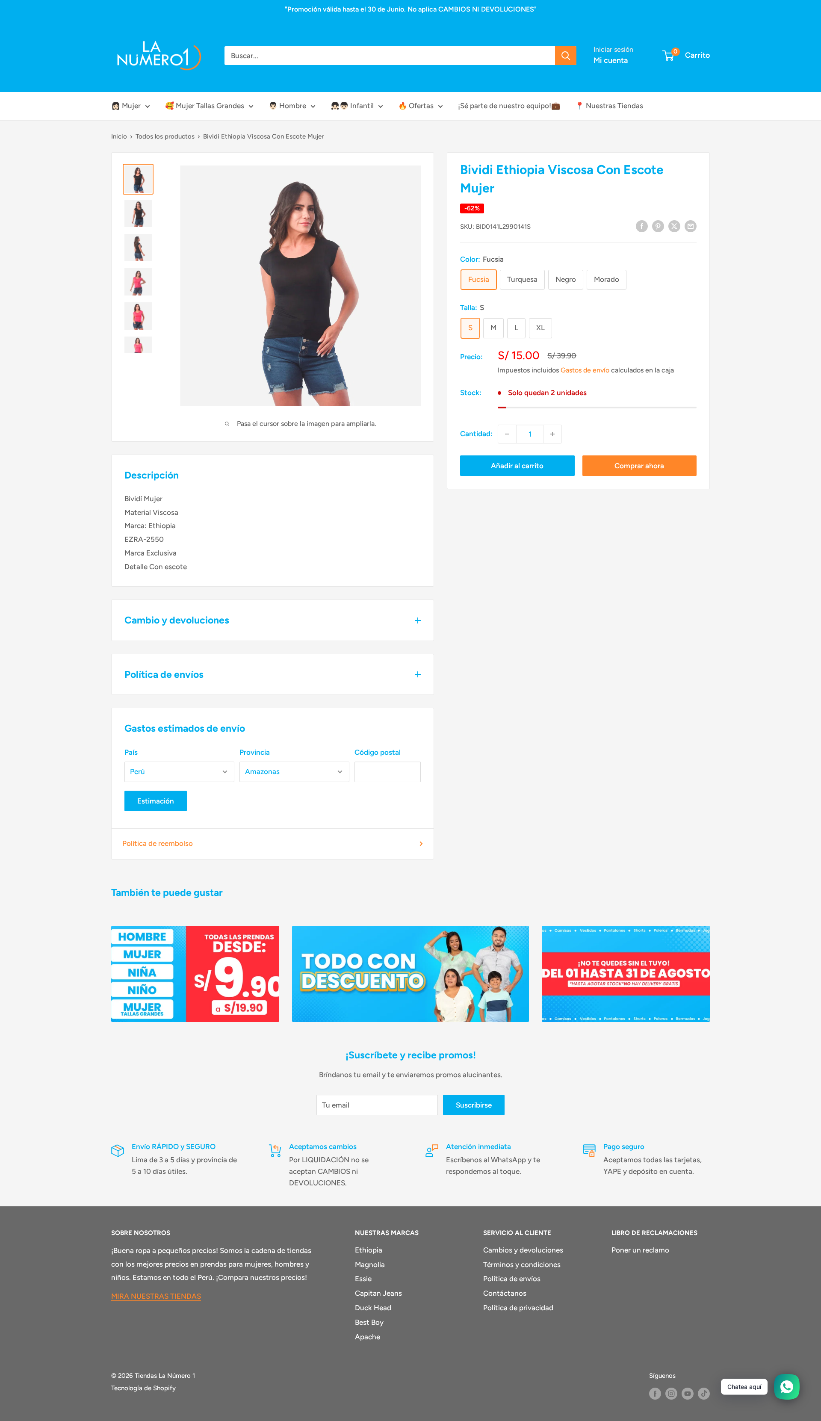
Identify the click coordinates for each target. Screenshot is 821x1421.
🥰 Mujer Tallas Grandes (204, 105)
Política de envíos (511, 1278)
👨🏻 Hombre (287, 105)
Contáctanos (504, 1293)
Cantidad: (476, 433)
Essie (363, 1278)
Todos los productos (165, 136)
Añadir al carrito (517, 465)
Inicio (119, 136)
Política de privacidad (518, 1307)
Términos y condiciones (522, 1264)
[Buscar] (565, 55)
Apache (367, 1336)
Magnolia (370, 1264)
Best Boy (369, 1322)
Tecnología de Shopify (143, 1388)
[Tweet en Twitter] (674, 226)
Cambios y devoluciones (523, 1250)
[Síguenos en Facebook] (655, 1393)
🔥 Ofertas (416, 105)
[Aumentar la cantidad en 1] (552, 434)
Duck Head (373, 1307)
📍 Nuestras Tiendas (609, 105)
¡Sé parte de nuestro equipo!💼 (509, 105)
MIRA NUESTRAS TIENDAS (156, 1296)
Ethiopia (368, 1250)
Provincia (254, 752)
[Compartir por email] (691, 226)
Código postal (377, 752)
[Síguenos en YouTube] (688, 1393)
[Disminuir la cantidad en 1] (507, 434)
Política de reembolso (157, 843)
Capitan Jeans (378, 1293)
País (131, 752)
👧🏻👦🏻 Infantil (352, 105)
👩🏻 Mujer (126, 105)
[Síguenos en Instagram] (671, 1393)
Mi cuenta (611, 60)
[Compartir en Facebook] (642, 226)
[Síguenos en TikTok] (704, 1393)
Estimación (155, 801)
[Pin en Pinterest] (658, 226)
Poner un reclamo (640, 1250)
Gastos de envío (585, 370)
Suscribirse (474, 1105)
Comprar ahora (639, 465)
